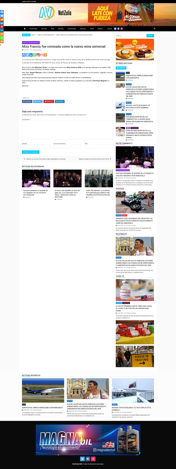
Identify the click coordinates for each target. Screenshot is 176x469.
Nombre (24, 144)
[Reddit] (2, 19)
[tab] (121, 68)
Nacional (61, 29)
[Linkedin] (31, 55)
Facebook (27, 101)
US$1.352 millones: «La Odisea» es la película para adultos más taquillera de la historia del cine (98, 193)
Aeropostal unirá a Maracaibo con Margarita (42, 408)
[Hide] (0, 45)
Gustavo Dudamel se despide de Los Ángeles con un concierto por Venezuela (35, 193)
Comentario (26, 119)
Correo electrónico (59, 144)
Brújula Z (100, 29)
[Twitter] (27, 55)
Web (86, 144)
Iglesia (128, 128)
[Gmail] (41, 55)
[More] (45, 55)
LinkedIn (60, 101)
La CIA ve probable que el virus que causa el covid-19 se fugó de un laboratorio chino (134, 308)
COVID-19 (120, 276)
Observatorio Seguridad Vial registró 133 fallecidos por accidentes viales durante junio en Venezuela (134, 221)
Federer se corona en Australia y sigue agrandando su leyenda (46, 159)
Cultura (109, 29)
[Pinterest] (2, 27)
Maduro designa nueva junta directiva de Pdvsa (94, 159)
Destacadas (33, 29)
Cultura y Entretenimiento (31, 43)
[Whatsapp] (34, 55)
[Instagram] (38, 55)
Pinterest (49, 101)
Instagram (93, 459)
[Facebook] (23, 55)
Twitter (38, 101)
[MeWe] (2, 30)
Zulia (52, 29)
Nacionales (121, 234)
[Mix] (2, 34)
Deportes (83, 29)
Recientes (121, 68)
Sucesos (44, 29)
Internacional (72, 29)
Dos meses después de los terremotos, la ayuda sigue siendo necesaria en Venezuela (139, 119)
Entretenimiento (124, 143)
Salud (92, 29)
